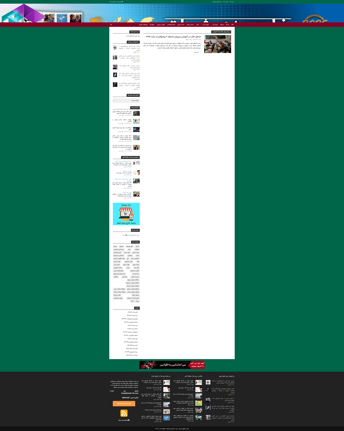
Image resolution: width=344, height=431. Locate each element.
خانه (232, 25)
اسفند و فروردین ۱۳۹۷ (132, 342)
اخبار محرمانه (129, 246)
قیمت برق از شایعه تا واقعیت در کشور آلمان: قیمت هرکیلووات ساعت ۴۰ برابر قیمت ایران (151, 418)
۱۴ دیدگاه (189, 390)
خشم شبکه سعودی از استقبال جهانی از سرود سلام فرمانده (121, 195)
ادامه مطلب (196, 52)
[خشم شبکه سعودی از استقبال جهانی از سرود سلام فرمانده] (136, 194)
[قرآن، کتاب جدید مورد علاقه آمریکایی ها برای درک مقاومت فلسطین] (136, 113)
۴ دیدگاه (190, 421)
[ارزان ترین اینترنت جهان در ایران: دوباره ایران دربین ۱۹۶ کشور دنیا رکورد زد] (198, 403)
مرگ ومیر (124, 277)
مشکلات (116, 277)
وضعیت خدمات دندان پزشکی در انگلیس (121, 120)
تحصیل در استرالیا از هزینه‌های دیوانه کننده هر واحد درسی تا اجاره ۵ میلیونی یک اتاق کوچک (183, 417)
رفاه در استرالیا (128, 262)
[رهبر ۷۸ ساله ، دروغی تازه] (136, 173)
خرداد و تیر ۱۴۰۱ (133, 329)
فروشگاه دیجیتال (143, 25)
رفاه (138, 262)
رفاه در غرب (117, 265)
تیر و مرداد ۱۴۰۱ (133, 325)
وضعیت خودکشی (118, 298)
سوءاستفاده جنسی (118, 271)
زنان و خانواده (118, 179)
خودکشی (130, 256)
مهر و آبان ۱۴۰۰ (133, 339)
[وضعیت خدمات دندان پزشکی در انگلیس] (136, 121)
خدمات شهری (180, 25)
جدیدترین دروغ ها (127, 171)
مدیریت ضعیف (135, 277)
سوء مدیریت (136, 274)
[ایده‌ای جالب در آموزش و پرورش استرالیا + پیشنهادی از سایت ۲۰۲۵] (217, 44)
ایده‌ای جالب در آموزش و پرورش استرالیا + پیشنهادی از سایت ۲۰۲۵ (173, 36)
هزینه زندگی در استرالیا (133, 298)
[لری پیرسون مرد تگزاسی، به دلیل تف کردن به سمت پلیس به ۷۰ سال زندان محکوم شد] (136, 147)
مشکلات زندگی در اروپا (133, 280)
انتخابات (137, 250)
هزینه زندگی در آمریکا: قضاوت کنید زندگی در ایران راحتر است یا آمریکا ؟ (121, 164)
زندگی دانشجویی (118, 268)
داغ (128, 259)
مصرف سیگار (135, 295)
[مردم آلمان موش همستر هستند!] (166, 412)
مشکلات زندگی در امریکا (133, 286)
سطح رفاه (152, 25)
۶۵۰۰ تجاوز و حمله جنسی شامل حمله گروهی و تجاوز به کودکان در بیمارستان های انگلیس (121, 137)
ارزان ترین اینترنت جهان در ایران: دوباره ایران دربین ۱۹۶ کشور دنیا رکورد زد (183, 402)
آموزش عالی (206, 25)
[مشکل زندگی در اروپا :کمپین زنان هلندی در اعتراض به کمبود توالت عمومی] (136, 181)
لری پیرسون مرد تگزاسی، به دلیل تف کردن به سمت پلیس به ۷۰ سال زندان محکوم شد (121, 147)
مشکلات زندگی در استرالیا (132, 283)
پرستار (137, 301)
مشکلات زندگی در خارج (133, 289)
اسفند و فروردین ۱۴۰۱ (132, 322)
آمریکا (227, 25)
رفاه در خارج (126, 265)
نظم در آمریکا (117, 295)
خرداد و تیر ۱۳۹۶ (133, 355)
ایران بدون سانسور (123, 161)
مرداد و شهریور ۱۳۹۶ (132, 352)
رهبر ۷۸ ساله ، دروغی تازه (123, 173)
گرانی (197, 25)
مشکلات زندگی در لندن (133, 292)
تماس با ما (225, 2)
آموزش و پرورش (161, 25)
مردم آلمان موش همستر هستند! (153, 410)
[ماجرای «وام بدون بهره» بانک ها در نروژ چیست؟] (166, 405)
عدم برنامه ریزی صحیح (119, 274)
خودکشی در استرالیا (119, 256)
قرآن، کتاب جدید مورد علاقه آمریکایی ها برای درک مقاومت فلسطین (121, 112)
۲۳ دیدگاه (189, 384)
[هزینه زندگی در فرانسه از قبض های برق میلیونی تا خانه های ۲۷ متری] (198, 410)
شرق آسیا (215, 25)
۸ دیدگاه (190, 398)
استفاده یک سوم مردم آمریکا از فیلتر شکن (121, 128)
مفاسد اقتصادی (171, 25)
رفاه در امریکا (117, 262)
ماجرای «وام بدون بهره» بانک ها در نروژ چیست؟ (151, 403)
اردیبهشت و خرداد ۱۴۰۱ (131, 332)
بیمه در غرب (127, 253)
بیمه (129, 250)
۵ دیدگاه (190, 405)
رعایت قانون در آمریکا (119, 259)
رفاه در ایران (136, 265)
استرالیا (222, 25)
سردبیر (120, 115)
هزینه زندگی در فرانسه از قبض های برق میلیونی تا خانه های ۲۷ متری (183, 409)
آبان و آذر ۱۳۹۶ (133, 349)
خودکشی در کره (135, 259)
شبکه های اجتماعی (217, 2)
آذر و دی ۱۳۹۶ (134, 345)
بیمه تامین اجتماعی (119, 250)
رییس (128, 268)
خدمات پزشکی (190, 25)
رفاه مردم (136, 268)
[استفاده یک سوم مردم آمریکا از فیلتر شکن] (136, 129)
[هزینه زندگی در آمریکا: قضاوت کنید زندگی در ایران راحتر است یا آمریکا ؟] (136, 163)
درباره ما (232, 2)
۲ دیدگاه (188, 40)
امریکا (115, 246)
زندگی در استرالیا (135, 271)
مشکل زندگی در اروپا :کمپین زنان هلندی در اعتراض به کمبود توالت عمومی (121, 184)
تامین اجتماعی (117, 253)
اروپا (130, 179)
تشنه (137, 256)
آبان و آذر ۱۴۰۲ (134, 312)
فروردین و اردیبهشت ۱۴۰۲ (131, 319)
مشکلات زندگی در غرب (119, 289)
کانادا (132, 301)
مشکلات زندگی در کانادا (119, 292)
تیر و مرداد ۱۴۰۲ (133, 316)
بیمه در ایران (136, 253)
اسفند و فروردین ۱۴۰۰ (132, 335)
